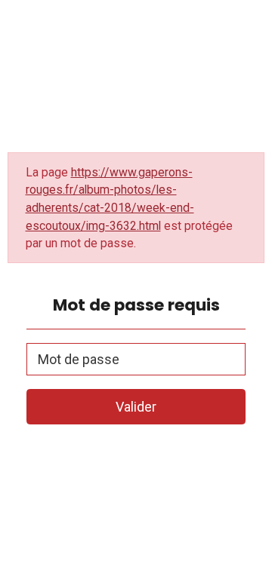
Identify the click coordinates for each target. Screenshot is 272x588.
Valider (136, 407)
